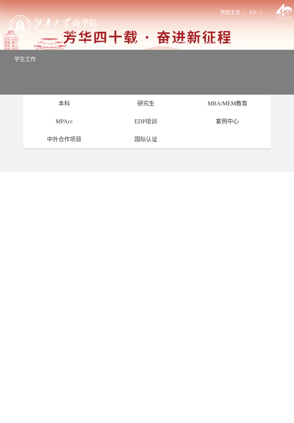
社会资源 (207, 44)
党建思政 (239, 44)
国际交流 (174, 44)
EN (253, 12)
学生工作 (25, 59)
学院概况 (46, 44)
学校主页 (230, 12)
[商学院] (74, 26)
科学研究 (110, 44)
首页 (19, 44)
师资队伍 (78, 44)
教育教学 (142, 44)
